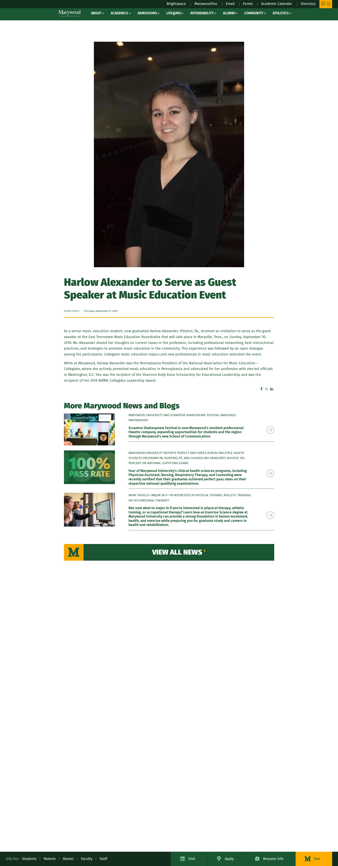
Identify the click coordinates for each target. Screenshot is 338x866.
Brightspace (176, 4)
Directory (308, 4)
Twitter (266, 389)
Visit (191, 859)
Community (253, 13)
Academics (119, 13)
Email (230, 4)
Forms (248, 4)
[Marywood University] (69, 13)
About (96, 13)
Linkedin (271, 389)
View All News (177, 552)
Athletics (281, 13)
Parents (50, 859)
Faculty (86, 859)
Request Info (273, 859)
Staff (103, 859)
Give (317, 859)
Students (29, 859)
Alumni (229, 13)
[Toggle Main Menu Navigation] (325, 4)
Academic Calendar (276, 4)
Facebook (261, 389)
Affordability (202, 13)
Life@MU (173, 13)
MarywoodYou (205, 4)
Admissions (147, 13)
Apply (229, 859)
